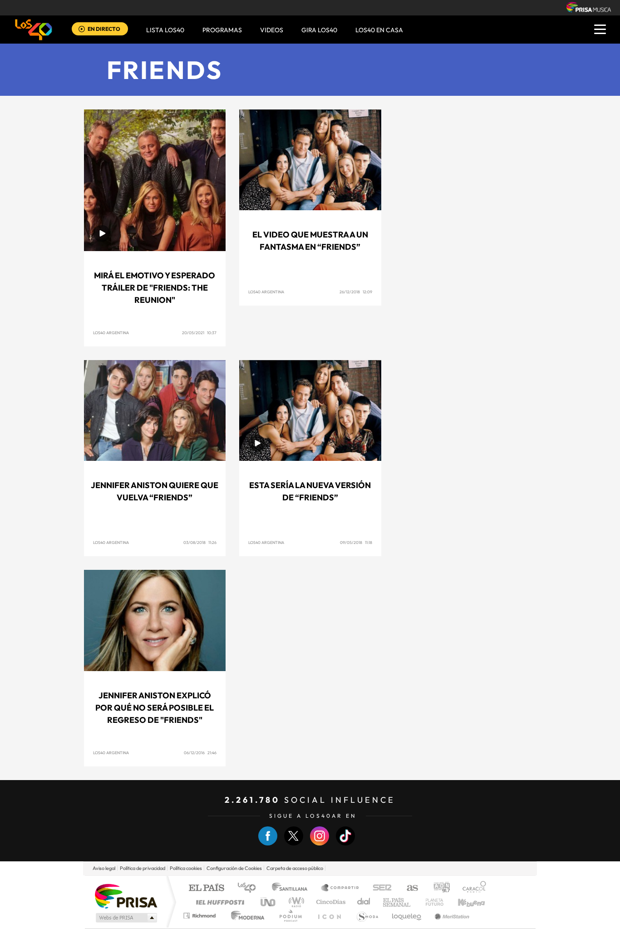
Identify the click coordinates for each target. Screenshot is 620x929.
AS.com (408, 888)
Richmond (200, 915)
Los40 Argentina (111, 752)
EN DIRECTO (104, 28)
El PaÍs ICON (329, 915)
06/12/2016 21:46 (200, 752)
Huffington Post (218, 902)
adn (438, 888)
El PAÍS (206, 888)
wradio (294, 902)
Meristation (450, 915)
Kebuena (463, 902)
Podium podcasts (290, 915)
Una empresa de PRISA (125, 896)
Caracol (471, 888)
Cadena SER (379, 888)
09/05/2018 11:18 (356, 542)
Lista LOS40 (165, 30)
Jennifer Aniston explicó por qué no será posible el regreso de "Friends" (154, 707)
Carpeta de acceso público (294, 868)
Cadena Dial (364, 902)
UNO (268, 902)
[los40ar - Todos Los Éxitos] (34, 29)
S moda (367, 915)
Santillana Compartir (340, 888)
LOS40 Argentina (111, 332)
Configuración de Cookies (234, 868)
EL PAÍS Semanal (397, 902)
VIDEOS (271, 30)
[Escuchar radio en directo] (82, 30)
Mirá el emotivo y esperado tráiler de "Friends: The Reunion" (154, 287)
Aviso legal (104, 868)
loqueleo (407, 915)
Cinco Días (329, 902)
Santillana (292, 888)
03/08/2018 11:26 (200, 542)
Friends (165, 69)
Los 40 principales (250, 888)
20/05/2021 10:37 (199, 332)
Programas (222, 30)
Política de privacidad (142, 868)
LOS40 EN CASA (379, 30)
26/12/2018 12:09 (356, 291)
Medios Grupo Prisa (125, 917)
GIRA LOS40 (319, 30)
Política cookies (186, 868)
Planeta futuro (430, 902)
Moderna (245, 915)
